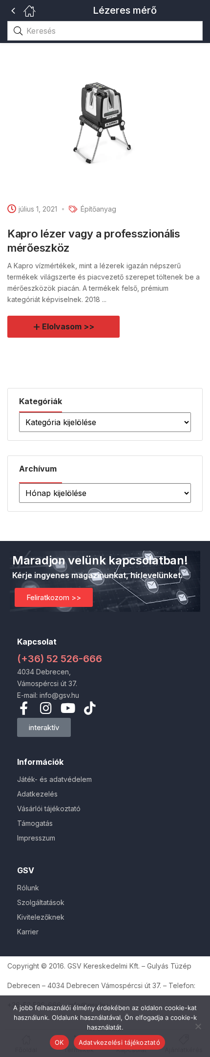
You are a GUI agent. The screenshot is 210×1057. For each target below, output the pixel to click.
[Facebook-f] (23, 707)
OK (59, 1042)
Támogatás (35, 823)
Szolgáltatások (40, 902)
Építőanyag (98, 209)
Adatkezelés (37, 794)
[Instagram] (45, 707)
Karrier (28, 932)
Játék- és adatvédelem (54, 779)
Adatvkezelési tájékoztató (119, 1042)
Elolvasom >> (68, 326)
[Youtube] (67, 707)
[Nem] (198, 1026)
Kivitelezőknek (40, 917)
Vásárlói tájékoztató (49, 808)
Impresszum (36, 838)
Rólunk (28, 888)
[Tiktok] (89, 707)
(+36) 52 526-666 (59, 659)
